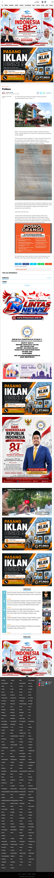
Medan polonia (13, 771)
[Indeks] (42, 2)
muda (20, 777)
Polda (20, 806)
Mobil (2, 777)
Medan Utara (31, 771)
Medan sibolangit (23, 771)
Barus (29, 692)
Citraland (3, 715)
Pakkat (3, 794)
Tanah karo (4, 841)
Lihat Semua (27, 285)
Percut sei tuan (14, 803)
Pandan (3, 797)
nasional (21, 780)
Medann (3, 774)
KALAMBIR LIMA (4, 747)
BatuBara (21, 700)
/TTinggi (12, 680)
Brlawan (12, 712)
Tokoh (20, 859)
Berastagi (12, 703)
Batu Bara (30, 698)
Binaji (2, 706)
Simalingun (22, 826)
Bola (29, 709)
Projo (2, 812)
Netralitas (4, 782)
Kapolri (30, 747)
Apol (11, 686)
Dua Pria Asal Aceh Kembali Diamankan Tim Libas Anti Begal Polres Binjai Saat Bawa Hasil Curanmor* (24, 593)
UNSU (11, 865)
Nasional (30, 780)
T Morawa (21, 835)
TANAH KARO (22, 841)
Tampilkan (49, 277)
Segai (11, 818)
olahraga (12, 785)
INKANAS (21, 741)
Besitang (30, 703)
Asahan (21, 686)
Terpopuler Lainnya (27, 634)
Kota (11, 753)
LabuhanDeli (22, 759)
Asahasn (30, 686)
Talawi (20, 838)
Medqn (20, 774)
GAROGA (21, 730)
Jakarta (21, 5)
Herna (29, 736)
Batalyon (3, 695)
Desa (29, 724)
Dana (2, 718)
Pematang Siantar (5, 800)
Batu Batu (3, 700)
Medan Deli (3, 771)
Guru (29, 733)
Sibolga (3, 826)
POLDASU (12, 809)
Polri (29, 809)
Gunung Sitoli (22, 733)
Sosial (2, 832)
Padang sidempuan (32, 788)
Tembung (12, 856)
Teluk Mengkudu (5, 856)
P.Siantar (30, 785)
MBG (11, 768)
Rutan (42, 5)
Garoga (12, 730)
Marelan (3, 768)
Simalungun (31, 826)
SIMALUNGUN (4, 829)
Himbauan (3, 739)
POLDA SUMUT (4, 809)
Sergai (29, 818)
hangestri (21, 736)
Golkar (3, 733)
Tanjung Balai (31, 841)
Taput (20, 850)
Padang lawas (13, 788)
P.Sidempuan (4, 788)
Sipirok (30, 829)
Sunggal (3, 835)
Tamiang (30, 838)
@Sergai (3, 680)
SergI (11, 821)
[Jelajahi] (52, 2)
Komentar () (48, 93)
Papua (11, 797)
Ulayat (29, 862)
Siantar (3, 824)
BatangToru (22, 698)
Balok (11, 692)
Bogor (20, 709)
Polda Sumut (31, 806)
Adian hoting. (22, 683)
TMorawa (3, 859)
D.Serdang (12, 715)
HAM (2, 736)
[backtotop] (27, 677)
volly (20, 865)
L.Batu (29, 756)
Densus (21, 724)
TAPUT (29, 850)
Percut (3, 803)
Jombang (30, 744)
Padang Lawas (22, 788)
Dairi (29, 715)
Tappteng (3, 847)
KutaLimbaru (22, 756)
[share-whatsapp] (44, 93)
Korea (2, 753)
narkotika (12, 780)
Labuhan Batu (13, 759)
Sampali (3, 818)
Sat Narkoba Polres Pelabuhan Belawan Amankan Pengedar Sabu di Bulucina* (23, 627)
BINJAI (29, 706)
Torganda (12, 862)
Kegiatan (21, 750)
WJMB (29, 865)
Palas (11, 794)
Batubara (12, 700)
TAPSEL (20, 847)
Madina (21, 765)
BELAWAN (3, 703)
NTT (2, 785)
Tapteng (30, 847)
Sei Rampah (21, 818)
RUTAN (20, 815)
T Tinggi (30, 835)
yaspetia (3, 867)
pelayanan (30, 797)
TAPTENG (3, 850)
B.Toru (11, 689)
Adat (47, 5)
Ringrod (3, 815)
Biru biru (3, 709)
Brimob (3, 712)
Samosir (30, 815)
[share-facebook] (38, 93)
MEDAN (29, 768)
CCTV (29, 712)
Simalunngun (13, 829)
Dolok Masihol (4, 727)
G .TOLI (11, 727)
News (33, 5)
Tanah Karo (13, 841)
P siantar (21, 785)
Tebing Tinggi (22, 853)
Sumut (11, 832)
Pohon (11, 806)
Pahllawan (30, 791)
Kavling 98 (12, 750)
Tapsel (12, 847)
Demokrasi (12, 724)
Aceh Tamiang (31, 680)
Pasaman (21, 797)
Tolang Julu (31, 859)
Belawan (11, 5)
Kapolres (21, 747)
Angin (2, 686)
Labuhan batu (4, 759)
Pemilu (20, 800)
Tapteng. (12, 850)
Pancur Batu (22, 794)
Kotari (29, 753)
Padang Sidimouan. (5, 791)
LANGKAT (21, 762)
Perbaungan (31, 800)
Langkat (12, 762)
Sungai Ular (31, 832)
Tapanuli (30, 844)
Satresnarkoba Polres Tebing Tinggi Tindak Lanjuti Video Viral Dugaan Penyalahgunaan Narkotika (24, 619)
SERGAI (2, 821)
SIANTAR (12, 824)
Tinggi (29, 856)
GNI (29, 730)
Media (11, 774)
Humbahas (30, 739)
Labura (30, 759)
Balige (2, 692)
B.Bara (2, 689)
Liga (2, 765)
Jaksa (20, 744)
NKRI (29, 782)
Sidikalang (12, 826)
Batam (20, 695)
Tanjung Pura (4, 844)
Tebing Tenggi (13, 853)
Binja (11, 706)
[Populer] (45, 2)
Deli (29, 718)
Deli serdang (13, 721)
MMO (29, 774)
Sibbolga (21, 824)
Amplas (30, 683)
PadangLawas (22, 791)
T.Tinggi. (12, 838)
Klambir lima (31, 750)
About (19, 874)
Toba (11, 859)
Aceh (20, 680)
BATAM (29, 695)
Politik (38, 5)
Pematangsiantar (14, 800)
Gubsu (11, 733)
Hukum (16, 5)
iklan (2, 741)
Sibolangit (30, 824)
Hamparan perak (14, 736)
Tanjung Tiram (13, 844)
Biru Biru (12, 709)
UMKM (2, 865)
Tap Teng (21, 844)
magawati (30, 765)
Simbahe (21, 829)
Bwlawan (21, 712)
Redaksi (29, 874)
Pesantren (21, 803)
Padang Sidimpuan (14, 791)
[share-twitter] (41, 93)
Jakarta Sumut (13, 744)
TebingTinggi (31, 853)
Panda (29, 794)
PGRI (29, 803)
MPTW (11, 777)
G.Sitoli (21, 727)
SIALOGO (30, 821)
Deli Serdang (22, 721)
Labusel (3, 762)
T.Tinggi (3, 838)
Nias (20, 782)
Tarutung (3, 853)
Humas (51, 5)
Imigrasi (12, 741)
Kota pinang (22, 753)
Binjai (20, 706)
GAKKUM (30, 727)
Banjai (20, 692)
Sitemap (34, 874)
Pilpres (3, 806)
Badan (20, 689)
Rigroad (30, 812)
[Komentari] (48, 264)
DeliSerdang (4, 724)
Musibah (30, 777)
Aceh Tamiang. (4, 683)
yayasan (12, 867)
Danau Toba (22, 718)
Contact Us (24, 874)
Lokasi (11, 765)
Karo (2, 750)
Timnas (21, 856)
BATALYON (12, 695)
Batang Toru (4, 698)
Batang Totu (13, 698)
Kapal (11, 747)
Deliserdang (28, 5)
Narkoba (3, 780)
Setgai (20, 821)
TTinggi (21, 862)
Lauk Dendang (31, 762)
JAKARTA (3, 744)
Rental (21, 812)
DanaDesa (12, 718)
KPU (2, 756)
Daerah (21, 715)
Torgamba (3, 862)
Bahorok (30, 689)
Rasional (12, 812)
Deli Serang (4, 721)
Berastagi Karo (22, 703)
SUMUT (20, 832)
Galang (3, 730)
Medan (6, 5)
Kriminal (12, 756)
